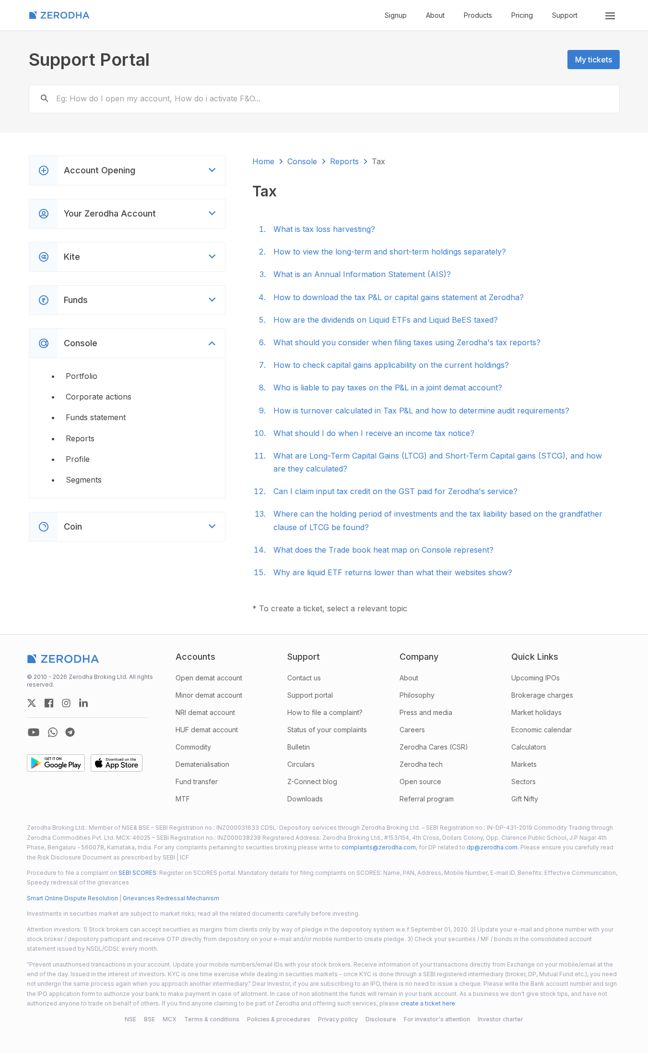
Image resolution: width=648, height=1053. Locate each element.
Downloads (305, 799)
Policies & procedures (278, 1019)
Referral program (427, 799)
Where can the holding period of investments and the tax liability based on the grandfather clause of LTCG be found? (437, 520)
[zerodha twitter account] (31, 703)
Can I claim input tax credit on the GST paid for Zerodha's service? (395, 491)
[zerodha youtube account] (33, 732)
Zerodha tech (421, 764)
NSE (130, 1019)
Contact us (304, 678)
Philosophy (417, 695)
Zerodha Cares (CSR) (434, 747)
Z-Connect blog (312, 781)
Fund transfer (197, 781)
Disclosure (380, 1019)
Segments (84, 479)
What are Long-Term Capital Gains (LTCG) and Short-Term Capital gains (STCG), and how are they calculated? (437, 462)
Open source (420, 781)
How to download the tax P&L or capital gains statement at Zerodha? (398, 297)
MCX (170, 1019)
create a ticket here (428, 1003)
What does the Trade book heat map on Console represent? (383, 550)
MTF (183, 799)
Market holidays (536, 712)
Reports (80, 438)
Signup (396, 15)
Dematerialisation (202, 764)
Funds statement (96, 417)
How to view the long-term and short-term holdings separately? (389, 251)
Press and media (426, 712)
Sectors (523, 781)
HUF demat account (207, 730)
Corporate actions (98, 396)
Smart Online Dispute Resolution (72, 898)
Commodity (193, 747)
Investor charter (500, 1019)
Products (478, 15)
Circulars (301, 764)
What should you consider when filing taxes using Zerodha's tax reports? (407, 342)
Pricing (522, 15)
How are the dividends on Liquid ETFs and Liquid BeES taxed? (385, 320)
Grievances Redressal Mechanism (171, 898)
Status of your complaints (327, 730)
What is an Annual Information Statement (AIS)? (362, 274)
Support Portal (89, 59)
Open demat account (209, 678)
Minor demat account (209, 695)
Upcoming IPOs (535, 678)
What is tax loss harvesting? (324, 229)
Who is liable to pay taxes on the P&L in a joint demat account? (387, 387)
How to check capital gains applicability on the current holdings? (391, 365)
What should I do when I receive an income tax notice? (373, 433)
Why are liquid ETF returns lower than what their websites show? (392, 572)
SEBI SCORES (137, 872)
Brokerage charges (542, 695)
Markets (524, 764)
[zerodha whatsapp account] (53, 732)
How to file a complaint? (325, 712)
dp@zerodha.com (492, 847)
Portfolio (81, 376)
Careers (412, 730)
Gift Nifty (524, 799)
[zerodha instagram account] (66, 703)
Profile (78, 459)
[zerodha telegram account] (70, 732)
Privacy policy (338, 1019)
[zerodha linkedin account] (83, 703)
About (435, 15)
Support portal (310, 695)
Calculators (528, 747)
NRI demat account (205, 712)
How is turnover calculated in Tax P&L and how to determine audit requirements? (421, 410)
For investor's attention (437, 1019)
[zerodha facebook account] (49, 703)
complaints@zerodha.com (379, 847)
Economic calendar (541, 730)
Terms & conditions (211, 1019)
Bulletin (298, 747)
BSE (149, 1019)
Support (564, 15)
